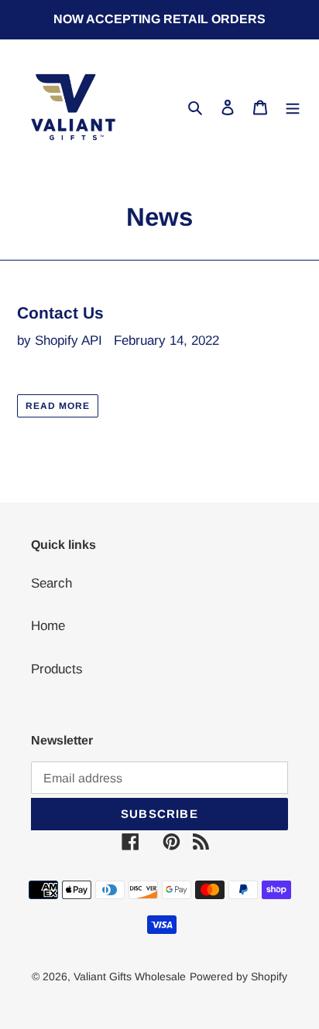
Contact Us (60, 313)
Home (48, 625)
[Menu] (292, 107)
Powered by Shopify (238, 976)
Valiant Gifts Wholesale (130, 976)
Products (57, 669)
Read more (58, 405)
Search (51, 583)
